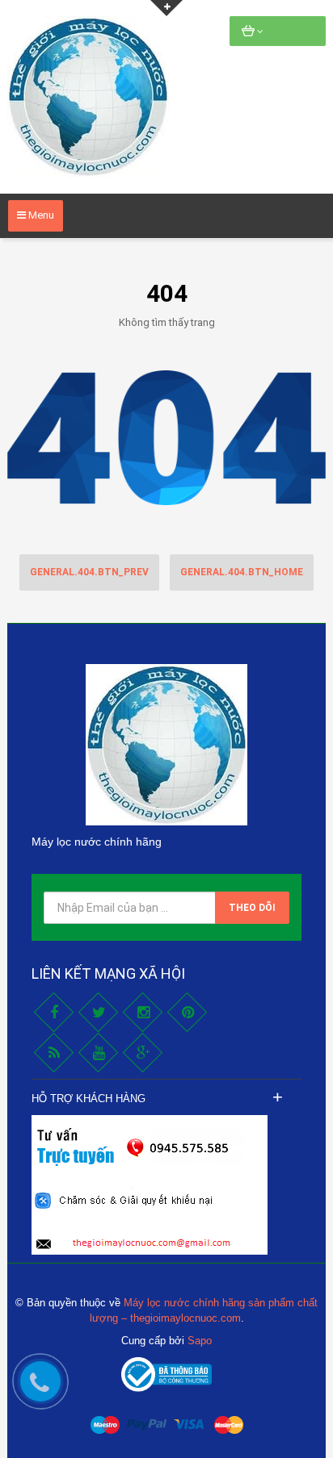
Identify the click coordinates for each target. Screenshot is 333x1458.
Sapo (200, 1341)
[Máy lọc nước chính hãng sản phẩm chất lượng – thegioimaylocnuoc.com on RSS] (54, 1052)
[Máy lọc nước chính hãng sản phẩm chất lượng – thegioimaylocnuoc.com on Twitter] (98, 1012)
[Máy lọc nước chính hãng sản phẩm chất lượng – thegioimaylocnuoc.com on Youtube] (98, 1052)
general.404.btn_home (241, 572)
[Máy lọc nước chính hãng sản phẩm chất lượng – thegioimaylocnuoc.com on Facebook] (54, 1012)
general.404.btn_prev (89, 572)
